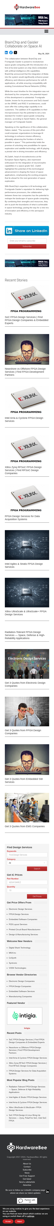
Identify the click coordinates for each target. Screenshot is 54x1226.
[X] (15, 54)
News (27, 1173)
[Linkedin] (6, 54)
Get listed (27, 1179)
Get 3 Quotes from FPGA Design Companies (23, 732)
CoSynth (12, 958)
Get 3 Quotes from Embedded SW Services (24, 780)
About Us (27, 1163)
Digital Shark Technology (19, 948)
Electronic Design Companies (22, 981)
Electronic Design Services (20, 909)
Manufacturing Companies (20, 996)
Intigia (27, 1028)
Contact (27, 1167)
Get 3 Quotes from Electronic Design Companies (25, 684)
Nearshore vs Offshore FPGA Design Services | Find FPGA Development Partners (25, 371)
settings (30, 1216)
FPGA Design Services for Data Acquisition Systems (22, 518)
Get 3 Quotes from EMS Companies (25, 826)
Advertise (27, 1185)
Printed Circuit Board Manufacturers (24, 929)
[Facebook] (11, 54)
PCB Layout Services (18, 924)
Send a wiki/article (27, 1182)
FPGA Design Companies (20, 986)
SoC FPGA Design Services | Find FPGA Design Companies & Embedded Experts (26, 320)
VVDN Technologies (17, 968)
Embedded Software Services (22, 991)
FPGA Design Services (19, 914)
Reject (19, 1221)
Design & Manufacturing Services (23, 934)
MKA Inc (12, 953)
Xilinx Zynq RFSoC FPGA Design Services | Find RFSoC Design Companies (23, 470)
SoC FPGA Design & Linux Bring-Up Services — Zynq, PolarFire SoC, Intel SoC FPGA (27, 1118)
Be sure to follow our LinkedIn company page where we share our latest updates (25, 1191)
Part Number (13, 879)
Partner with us (30, 1201)
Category (11, 859)
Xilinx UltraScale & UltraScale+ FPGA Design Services (25, 613)
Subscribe (27, 1170)
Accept (8, 1221)
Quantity (11, 887)
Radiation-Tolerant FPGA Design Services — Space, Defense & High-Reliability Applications (25, 635)
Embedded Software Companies (23, 919)
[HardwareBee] (27, 11)
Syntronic (13, 963)
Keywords (11, 851)
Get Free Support (27, 1176)
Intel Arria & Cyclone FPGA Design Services (24, 419)
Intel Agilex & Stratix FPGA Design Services (24, 565)
